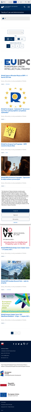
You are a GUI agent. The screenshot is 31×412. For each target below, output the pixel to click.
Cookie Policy (15, 222)
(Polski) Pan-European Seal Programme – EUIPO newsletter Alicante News (14, 145)
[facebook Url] (13, 344)
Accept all (15, 210)
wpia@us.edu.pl (6, 355)
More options (15, 219)
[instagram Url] (16, 344)
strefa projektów (11, 2)
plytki (22, 39)
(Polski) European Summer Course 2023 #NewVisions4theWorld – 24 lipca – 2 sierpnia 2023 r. (15, 315)
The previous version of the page (6, 404)
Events (7, 152)
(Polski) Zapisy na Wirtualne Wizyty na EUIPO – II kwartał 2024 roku (14, 76)
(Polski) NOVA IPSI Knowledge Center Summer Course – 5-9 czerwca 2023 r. (15, 248)
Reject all (15, 215)
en (28, 2)
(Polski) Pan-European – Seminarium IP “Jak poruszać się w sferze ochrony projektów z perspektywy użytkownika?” (15, 110)
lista (11, 39)
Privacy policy (3, 402)
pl (26, 2)
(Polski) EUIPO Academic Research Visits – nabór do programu (14, 282)
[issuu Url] (24, 344)
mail (18, 2)
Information (8, 84)
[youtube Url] (21, 344)
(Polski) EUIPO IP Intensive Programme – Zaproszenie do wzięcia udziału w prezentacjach (15, 178)
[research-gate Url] (27, 344)
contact (21, 2)
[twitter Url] (18, 344)
